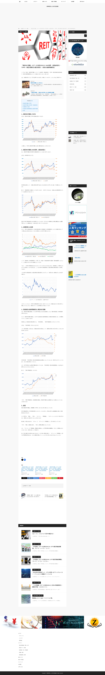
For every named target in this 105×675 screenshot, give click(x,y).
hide (31, 100)
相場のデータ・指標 (23, 31)
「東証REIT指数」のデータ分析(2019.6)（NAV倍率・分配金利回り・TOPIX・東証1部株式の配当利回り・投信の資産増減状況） (41, 469)
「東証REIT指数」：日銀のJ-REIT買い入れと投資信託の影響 (42, 92)
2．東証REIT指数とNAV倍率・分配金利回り (30, 105)
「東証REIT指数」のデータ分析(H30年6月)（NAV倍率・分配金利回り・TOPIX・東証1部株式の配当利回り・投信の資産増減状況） (27, 469)
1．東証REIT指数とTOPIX (26, 103)
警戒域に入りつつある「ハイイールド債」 (42, 598)
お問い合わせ (82, 1)
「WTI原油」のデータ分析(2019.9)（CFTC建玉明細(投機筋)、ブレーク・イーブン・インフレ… (47, 560)
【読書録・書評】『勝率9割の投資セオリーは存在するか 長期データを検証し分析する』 (79, 142)
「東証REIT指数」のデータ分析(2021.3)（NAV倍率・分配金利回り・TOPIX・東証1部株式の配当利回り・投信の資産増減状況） (55, 469)
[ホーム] (19, 1)
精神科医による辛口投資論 (52, 6)
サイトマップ (63, 1)
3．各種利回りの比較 (26, 106)
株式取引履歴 (78, 84)
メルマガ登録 (77, 202)
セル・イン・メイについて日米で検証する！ (43, 533)
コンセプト (21, 638)
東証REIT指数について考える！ (37, 82)
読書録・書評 (21, 652)
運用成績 (77, 57)
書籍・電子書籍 (54, 1)
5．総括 (23, 110)
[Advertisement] (52, 18)
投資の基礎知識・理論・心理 (38, 595)
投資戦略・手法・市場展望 (78, 81)
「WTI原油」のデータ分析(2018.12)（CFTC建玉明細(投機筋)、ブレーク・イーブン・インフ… (46, 547)
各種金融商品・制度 (78, 75)
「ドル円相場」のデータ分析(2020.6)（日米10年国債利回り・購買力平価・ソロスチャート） (47, 586)
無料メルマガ (44, 1)
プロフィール (21, 635)
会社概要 (72, 1)
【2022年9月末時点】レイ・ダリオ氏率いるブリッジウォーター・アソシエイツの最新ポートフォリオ (47, 573)
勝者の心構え (77, 257)
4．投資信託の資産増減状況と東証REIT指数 (30, 108)
